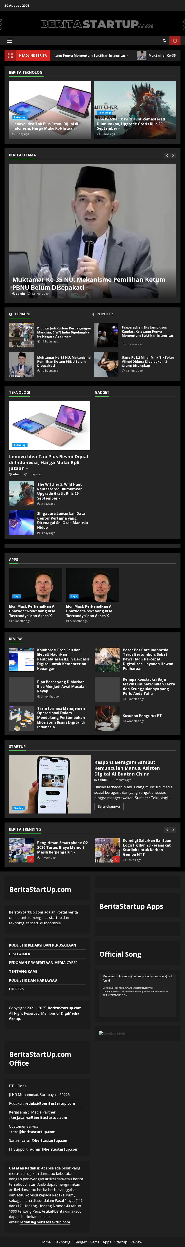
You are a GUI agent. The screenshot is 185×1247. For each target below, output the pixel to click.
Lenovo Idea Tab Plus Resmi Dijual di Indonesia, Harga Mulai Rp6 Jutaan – (50, 110)
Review (136, 1242)
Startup (18, 808)
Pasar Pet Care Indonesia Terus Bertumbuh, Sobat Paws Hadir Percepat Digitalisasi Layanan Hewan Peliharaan (107, 660)
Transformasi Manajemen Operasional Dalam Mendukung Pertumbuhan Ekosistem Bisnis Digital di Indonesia (21, 718)
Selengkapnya (109, 806)
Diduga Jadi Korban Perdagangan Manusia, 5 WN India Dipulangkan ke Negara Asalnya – (21, 335)
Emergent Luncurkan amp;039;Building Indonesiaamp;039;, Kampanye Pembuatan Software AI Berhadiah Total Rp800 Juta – (107, 850)
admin (20, 293)
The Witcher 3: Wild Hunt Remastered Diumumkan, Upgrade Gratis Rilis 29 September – (131, 124)
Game (94, 1242)
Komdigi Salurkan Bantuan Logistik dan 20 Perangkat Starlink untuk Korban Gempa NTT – (21, 850)
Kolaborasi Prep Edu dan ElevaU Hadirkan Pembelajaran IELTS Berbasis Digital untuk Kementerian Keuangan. (21, 660)
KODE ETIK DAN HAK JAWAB (33, 980)
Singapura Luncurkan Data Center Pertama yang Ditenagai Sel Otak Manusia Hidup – (21, 522)
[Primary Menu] (9, 40)
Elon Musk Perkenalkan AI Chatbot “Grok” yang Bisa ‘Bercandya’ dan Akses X (35, 585)
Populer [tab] (104, 314)
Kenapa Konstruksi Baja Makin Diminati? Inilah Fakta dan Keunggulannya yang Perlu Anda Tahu (107, 689)
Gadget (80, 1242)
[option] (92, 231)
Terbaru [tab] (21, 314)
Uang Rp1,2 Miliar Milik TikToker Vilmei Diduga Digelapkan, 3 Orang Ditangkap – (106, 364)
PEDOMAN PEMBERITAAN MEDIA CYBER (43, 962)
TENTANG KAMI (23, 971)
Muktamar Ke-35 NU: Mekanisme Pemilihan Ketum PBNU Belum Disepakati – (92, 231)
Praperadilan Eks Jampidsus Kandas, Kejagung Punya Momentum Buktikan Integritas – (106, 335)
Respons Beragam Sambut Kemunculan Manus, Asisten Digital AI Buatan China (50, 784)
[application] (137, 995)
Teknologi (20, 117)
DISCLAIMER (19, 953)
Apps (17, 596)
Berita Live (174, 40)
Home (46, 1242)
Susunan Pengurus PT (107, 718)
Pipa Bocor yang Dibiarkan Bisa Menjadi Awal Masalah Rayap (21, 689)
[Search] (164, 40)
